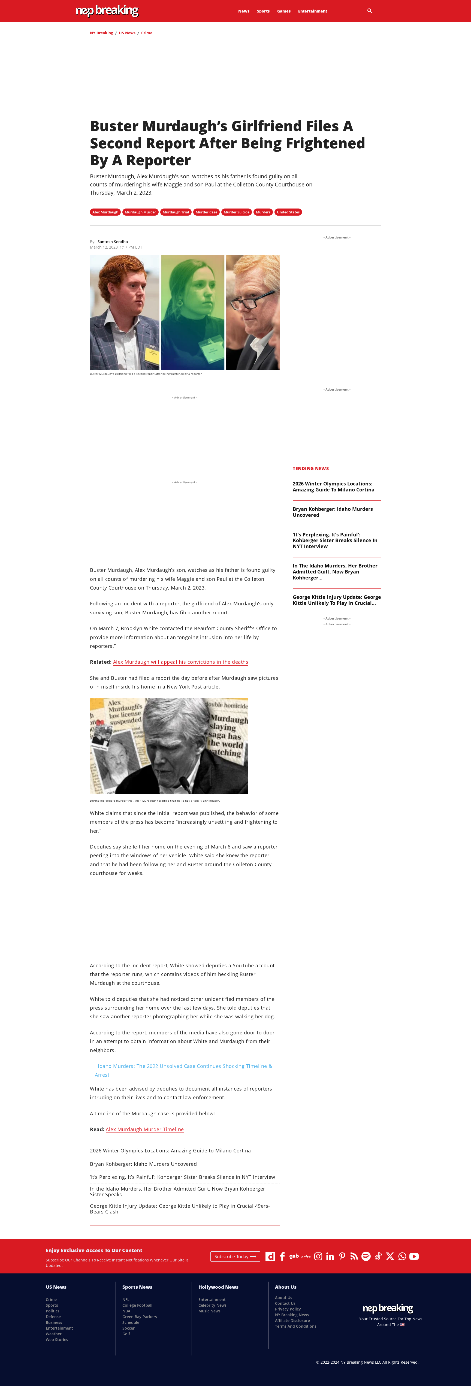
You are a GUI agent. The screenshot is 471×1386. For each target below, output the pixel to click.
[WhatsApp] (402, 1256)
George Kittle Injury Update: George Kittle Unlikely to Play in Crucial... (337, 600)
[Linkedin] (330, 1256)
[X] (390, 1256)
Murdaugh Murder (140, 212)
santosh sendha (113, 242)
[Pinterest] (342, 1256)
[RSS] (354, 1256)
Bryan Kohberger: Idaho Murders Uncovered (143, 1164)
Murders (263, 212)
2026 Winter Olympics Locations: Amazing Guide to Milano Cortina (170, 1151)
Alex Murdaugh (105, 212)
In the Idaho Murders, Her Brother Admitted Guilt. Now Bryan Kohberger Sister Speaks (177, 1191)
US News (127, 32)
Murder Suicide (236, 212)
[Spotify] (366, 1256)
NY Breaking (101, 32)
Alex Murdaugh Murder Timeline (145, 1129)
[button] (369, 11)
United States (288, 212)
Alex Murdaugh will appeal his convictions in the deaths (181, 662)
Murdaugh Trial (176, 212)
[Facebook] (282, 1256)
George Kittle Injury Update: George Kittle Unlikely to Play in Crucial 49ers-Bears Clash (180, 1209)
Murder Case (206, 212)
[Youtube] (414, 1256)
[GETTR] (306, 1256)
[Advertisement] (235, 79)
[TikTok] (378, 1256)
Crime (146, 32)
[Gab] (294, 1256)
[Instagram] (318, 1256)
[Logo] (107, 11)
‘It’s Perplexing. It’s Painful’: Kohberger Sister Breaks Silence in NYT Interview (182, 1177)
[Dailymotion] (270, 1256)
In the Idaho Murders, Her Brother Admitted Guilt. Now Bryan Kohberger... (335, 571)
